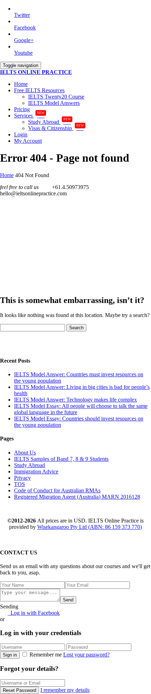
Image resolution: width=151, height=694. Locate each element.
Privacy (22, 478)
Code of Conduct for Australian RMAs (57, 490)
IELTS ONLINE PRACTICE (36, 72)
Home (21, 84)
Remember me (45, 655)
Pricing (22, 109)
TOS (19, 484)
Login (20, 134)
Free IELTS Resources (39, 90)
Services (29, 116)
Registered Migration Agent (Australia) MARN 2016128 (77, 497)
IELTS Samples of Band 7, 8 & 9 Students (61, 459)
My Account (28, 141)
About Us (25, 453)
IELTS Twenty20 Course (56, 97)
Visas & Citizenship (56, 128)
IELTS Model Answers (54, 103)
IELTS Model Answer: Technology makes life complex (75, 400)
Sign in (10, 655)
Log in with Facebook (34, 613)
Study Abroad (49, 122)
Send (68, 599)
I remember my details (65, 690)
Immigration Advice (36, 471)
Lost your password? (86, 655)
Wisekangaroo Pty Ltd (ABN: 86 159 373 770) (89, 527)
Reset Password (19, 690)
